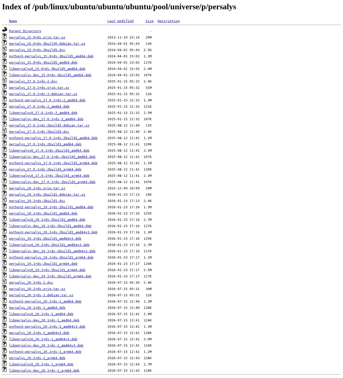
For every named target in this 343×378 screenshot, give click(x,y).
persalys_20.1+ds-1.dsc (31, 282)
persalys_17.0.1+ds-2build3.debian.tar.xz (49, 125)
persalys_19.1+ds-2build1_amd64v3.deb (45, 238)
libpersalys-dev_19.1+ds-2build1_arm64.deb (50, 276)
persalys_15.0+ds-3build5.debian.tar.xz (47, 44)
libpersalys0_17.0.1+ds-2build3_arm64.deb (49, 176)
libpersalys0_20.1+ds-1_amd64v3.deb (43, 339)
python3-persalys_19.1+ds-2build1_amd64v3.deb (53, 232)
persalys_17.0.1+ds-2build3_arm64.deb (45, 169)
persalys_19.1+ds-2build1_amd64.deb (43, 213)
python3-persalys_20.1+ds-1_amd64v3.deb (47, 326)
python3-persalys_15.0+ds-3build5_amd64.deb (51, 56)
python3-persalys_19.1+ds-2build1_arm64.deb (51, 257)
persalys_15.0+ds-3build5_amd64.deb (43, 62)
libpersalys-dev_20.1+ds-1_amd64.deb (44, 320)
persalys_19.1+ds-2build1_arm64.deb (43, 264)
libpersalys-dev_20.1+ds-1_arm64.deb (44, 370)
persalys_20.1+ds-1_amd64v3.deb (39, 333)
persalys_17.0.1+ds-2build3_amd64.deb (45, 144)
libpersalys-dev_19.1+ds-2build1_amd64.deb (50, 226)
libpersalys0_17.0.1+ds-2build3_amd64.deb (49, 150)
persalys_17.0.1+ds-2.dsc (33, 81)
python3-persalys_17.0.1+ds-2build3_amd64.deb (53, 138)
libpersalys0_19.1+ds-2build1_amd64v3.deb (49, 245)
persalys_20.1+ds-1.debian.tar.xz (41, 295)
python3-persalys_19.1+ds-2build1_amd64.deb (51, 207)
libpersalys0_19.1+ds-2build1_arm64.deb (47, 270)
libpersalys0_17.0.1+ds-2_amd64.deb (43, 113)
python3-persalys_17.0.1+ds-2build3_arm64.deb (53, 163)
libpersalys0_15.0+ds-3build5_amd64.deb (47, 69)
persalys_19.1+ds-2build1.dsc (37, 201)
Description (169, 21)
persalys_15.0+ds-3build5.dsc (37, 50)
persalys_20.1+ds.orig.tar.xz (37, 289)
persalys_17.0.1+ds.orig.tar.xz (39, 88)
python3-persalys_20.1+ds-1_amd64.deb (45, 301)
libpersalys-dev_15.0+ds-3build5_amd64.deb (50, 75)
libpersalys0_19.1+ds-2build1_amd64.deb (47, 220)
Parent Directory (25, 31)
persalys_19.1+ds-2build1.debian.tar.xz (47, 194)
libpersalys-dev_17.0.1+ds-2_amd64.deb (46, 119)
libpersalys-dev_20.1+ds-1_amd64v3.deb (46, 345)
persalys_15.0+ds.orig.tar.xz (37, 37)
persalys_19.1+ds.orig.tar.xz (37, 188)
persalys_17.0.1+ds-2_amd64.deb (39, 106)
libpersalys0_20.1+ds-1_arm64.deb (41, 364)
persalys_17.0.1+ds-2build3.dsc (39, 132)
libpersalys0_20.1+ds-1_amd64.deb (41, 314)
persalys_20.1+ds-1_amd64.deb (37, 308)
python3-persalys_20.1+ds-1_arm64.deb (45, 352)
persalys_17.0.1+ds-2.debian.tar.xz (43, 94)
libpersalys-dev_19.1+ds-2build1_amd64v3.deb (52, 251)
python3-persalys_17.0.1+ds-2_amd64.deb (47, 100)
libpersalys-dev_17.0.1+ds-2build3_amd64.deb (52, 157)
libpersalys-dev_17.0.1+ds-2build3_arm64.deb (52, 182)
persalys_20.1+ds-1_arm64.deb (37, 358)
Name (13, 21)
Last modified (120, 21)
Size (150, 21)
